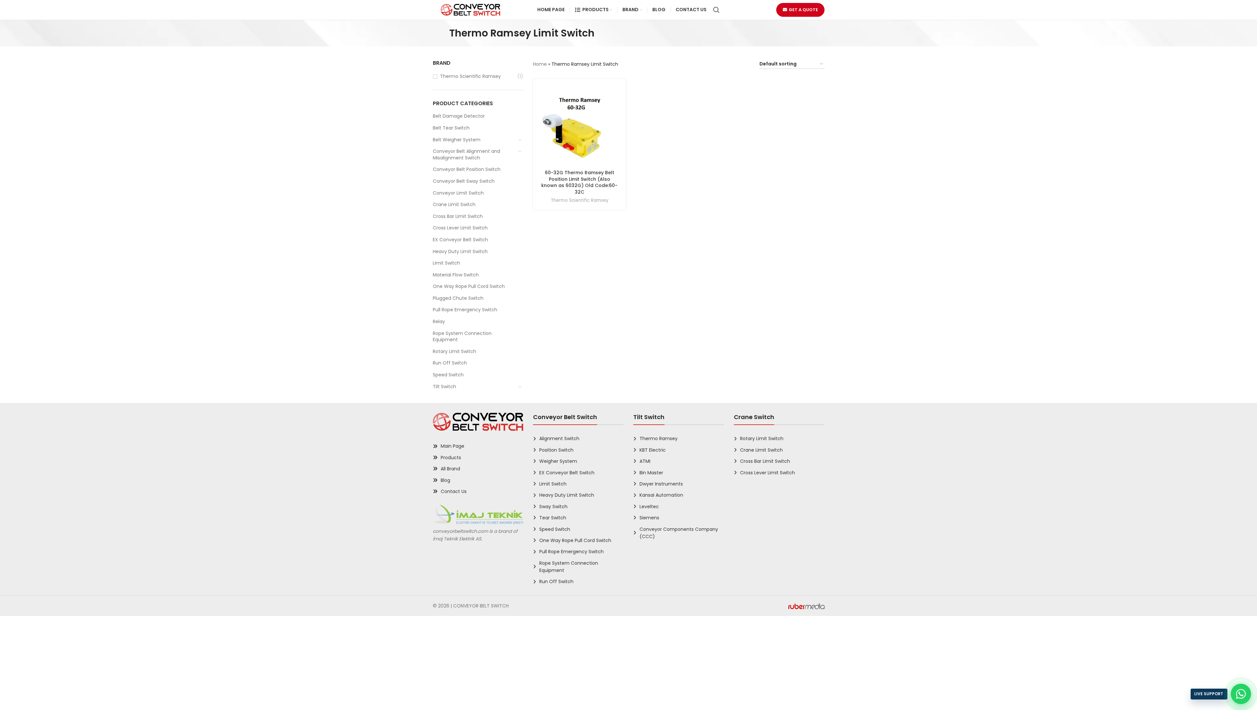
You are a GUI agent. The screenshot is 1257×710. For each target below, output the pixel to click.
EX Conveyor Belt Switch (460, 239)
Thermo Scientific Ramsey (470, 76)
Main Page (452, 446)
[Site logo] (470, 9)
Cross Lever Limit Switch (460, 228)
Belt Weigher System (456, 139)
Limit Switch (446, 263)
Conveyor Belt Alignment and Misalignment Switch (466, 154)
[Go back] (441, 33)
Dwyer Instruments (661, 484)
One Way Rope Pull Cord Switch (469, 286)
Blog (445, 480)
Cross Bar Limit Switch (458, 216)
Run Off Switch (450, 363)
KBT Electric (653, 450)
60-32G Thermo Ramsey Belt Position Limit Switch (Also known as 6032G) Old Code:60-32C (579, 182)
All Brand (450, 468)
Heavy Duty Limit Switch (460, 251)
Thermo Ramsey (659, 438)
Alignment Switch (559, 438)
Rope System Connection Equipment (462, 336)
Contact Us (454, 491)
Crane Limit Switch (454, 204)
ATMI (645, 461)
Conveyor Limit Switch (458, 193)
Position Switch (556, 450)
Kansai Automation (661, 495)
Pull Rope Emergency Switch (465, 309)
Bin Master (651, 472)
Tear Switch (552, 517)
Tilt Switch (444, 386)
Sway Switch (553, 506)
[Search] (716, 9)
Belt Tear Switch (451, 128)
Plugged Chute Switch (458, 298)
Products (451, 457)
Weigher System (558, 461)
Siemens (649, 517)
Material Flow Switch (456, 275)
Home (540, 64)
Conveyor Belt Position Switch (466, 169)
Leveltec (649, 506)
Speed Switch (448, 374)
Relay (439, 321)
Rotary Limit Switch (454, 351)
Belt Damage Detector (459, 116)
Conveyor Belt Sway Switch (464, 181)
